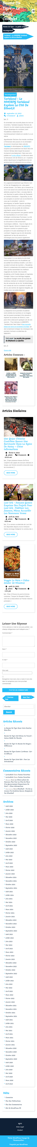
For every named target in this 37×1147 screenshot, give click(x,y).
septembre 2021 (11, 1016)
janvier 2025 (10, 874)
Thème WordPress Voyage (17, 1138)
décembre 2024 (11, 877)
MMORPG (27, 146)
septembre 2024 (11, 888)
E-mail (4, 660)
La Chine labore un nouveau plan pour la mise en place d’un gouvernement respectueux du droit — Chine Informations (17, 783)
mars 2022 (9, 995)
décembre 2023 (11, 920)
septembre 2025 (11, 845)
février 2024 (10, 913)
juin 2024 (9, 899)
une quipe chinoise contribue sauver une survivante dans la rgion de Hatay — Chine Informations (18, 444)
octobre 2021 (10, 1013)
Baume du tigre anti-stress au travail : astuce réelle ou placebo (18, 737)
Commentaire (7, 633)
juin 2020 (9, 1070)
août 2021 (9, 1020)
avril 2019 (9, 1084)
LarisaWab (9, 775)
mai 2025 (9, 860)
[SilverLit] (18, 172)
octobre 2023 (10, 927)
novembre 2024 (11, 881)
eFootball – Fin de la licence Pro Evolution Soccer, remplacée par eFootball (18, 791)
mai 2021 (9, 1030)
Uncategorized (8, 31)
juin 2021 (9, 1027)
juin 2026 (9, 813)
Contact (20, 1130)
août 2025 (9, 849)
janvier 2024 (10, 917)
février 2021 (10, 1041)
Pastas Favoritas (24, 775)
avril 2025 (9, 863)
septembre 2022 (11, 973)
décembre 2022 (11, 963)
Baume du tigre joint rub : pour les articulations (17, 760)
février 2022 (10, 998)
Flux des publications (13, 1101)
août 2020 (9, 1062)
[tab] (33, 11)
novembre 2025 (11, 838)
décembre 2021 (11, 1005)
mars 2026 (9, 824)
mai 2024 (9, 902)
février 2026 (10, 827)
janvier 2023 (10, 959)
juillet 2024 (10, 895)
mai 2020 (9, 1073)
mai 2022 (9, 988)
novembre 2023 (11, 924)
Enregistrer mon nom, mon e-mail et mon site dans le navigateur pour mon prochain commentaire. (17, 681)
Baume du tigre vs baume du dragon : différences (18, 745)
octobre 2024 (10, 884)
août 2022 (9, 977)
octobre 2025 (10, 842)
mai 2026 (9, 817)
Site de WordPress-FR (13, 1108)
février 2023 (10, 956)
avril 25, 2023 (14, 517)
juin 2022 (9, 984)
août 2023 (9, 934)
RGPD (20, 1124)
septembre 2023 (11, 931)
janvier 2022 (10, 1002)
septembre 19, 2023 (14, 113)
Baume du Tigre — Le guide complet (11, 10)
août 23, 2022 (14, 586)
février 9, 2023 (14, 453)
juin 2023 (9, 941)
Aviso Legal (20, 1127)
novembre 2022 (11, 966)
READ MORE (12, 473)
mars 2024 (9, 909)
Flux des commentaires (14, 1105)
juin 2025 (9, 856)
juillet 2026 (10, 810)
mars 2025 (9, 867)
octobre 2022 (10, 970)
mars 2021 (9, 1038)
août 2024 (9, 892)
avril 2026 (9, 820)
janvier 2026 (10, 831)
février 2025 (10, 870)
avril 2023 (9, 949)
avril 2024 (9, 906)
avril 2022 (9, 991)
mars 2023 (9, 952)
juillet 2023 (10, 938)
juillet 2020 (10, 1066)
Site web (5, 670)
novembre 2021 (11, 1009)
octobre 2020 (10, 1055)
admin (21, 116)
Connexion (9, 1097)
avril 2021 (9, 1034)
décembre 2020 (11, 1048)
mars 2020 (9, 1080)
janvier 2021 (10, 1045)
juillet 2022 (10, 981)
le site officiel (16, 155)
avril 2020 (9, 1077)
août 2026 (9, 806)
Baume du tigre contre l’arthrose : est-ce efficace (18, 752)
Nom (4, 649)
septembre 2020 (11, 1059)
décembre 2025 (11, 835)
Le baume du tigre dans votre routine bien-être (17, 729)
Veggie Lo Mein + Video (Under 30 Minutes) (16, 582)
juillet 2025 (10, 852)
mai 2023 (9, 945)
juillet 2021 (10, 1023)
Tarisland (7, 146)
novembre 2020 (11, 1052)
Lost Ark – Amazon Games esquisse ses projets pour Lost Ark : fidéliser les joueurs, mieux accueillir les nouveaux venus (18, 508)
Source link (7, 350)
